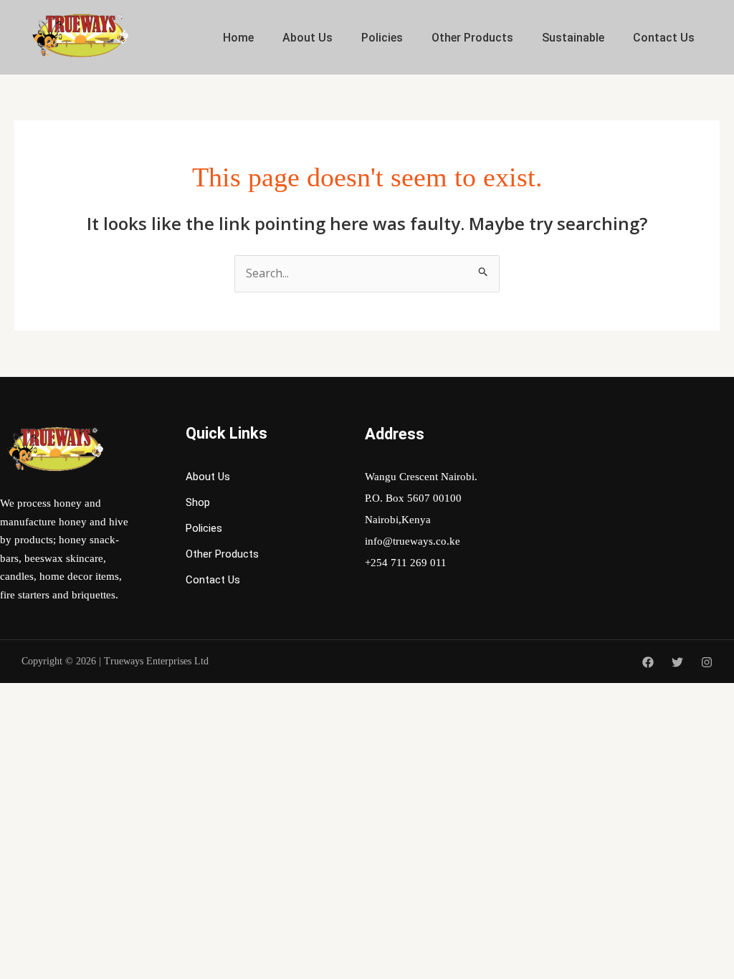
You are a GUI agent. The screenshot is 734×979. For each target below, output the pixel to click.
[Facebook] (648, 662)
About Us (307, 37)
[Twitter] (677, 662)
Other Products (472, 37)
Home (238, 37)
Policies (382, 37)
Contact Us (664, 37)
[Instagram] (706, 662)
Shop (198, 502)
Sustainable (573, 37)
